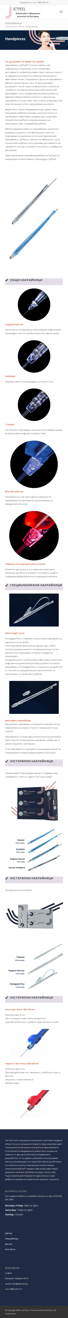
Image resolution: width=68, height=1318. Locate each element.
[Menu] (61, 12)
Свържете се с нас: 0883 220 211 (34, 2)
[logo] (28, 11)
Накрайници (13, 23)
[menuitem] (61, 12)
